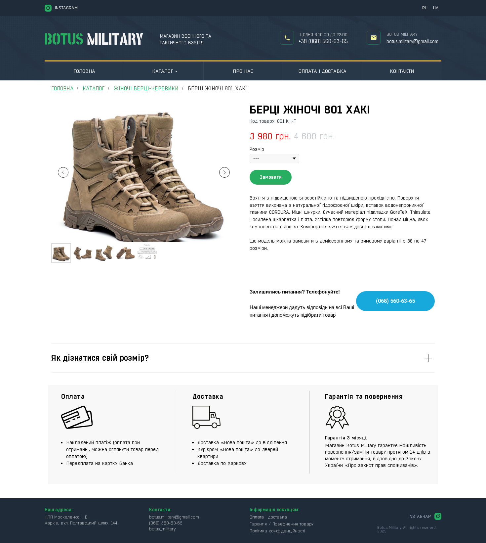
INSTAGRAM (66, 7)
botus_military (402, 34)
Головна (84, 71)
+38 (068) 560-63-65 (323, 41)
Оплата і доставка (322, 71)
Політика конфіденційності (277, 530)
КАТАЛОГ (162, 71)
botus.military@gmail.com (412, 41)
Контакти (402, 71)
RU (424, 7)
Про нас (243, 71)
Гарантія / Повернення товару (281, 523)
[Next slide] (224, 172)
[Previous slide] (63, 172)
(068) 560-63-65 (165, 522)
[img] (287, 37)
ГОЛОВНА (62, 88)
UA (436, 7)
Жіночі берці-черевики (146, 88)
